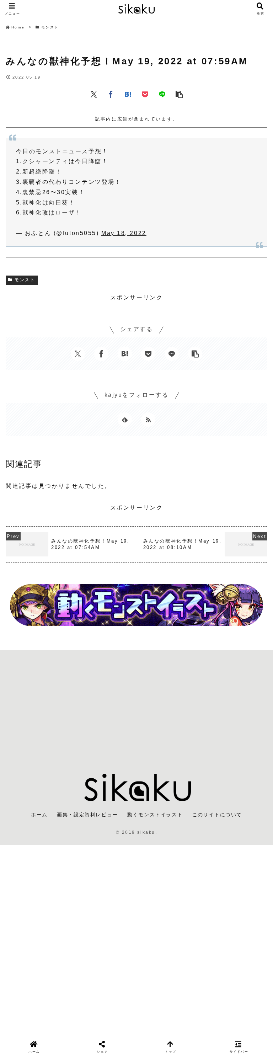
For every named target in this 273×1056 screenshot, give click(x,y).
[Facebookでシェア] (111, 94)
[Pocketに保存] (145, 94)
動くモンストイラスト (155, 814)
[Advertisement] (136, 706)
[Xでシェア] (94, 94)
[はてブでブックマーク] (128, 94)
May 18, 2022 (123, 233)
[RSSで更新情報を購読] (148, 419)
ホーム (39, 814)
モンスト (25, 279)
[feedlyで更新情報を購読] (125, 419)
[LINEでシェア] (162, 94)
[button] (179, 94)
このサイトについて (217, 814)
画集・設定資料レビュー (87, 814)
